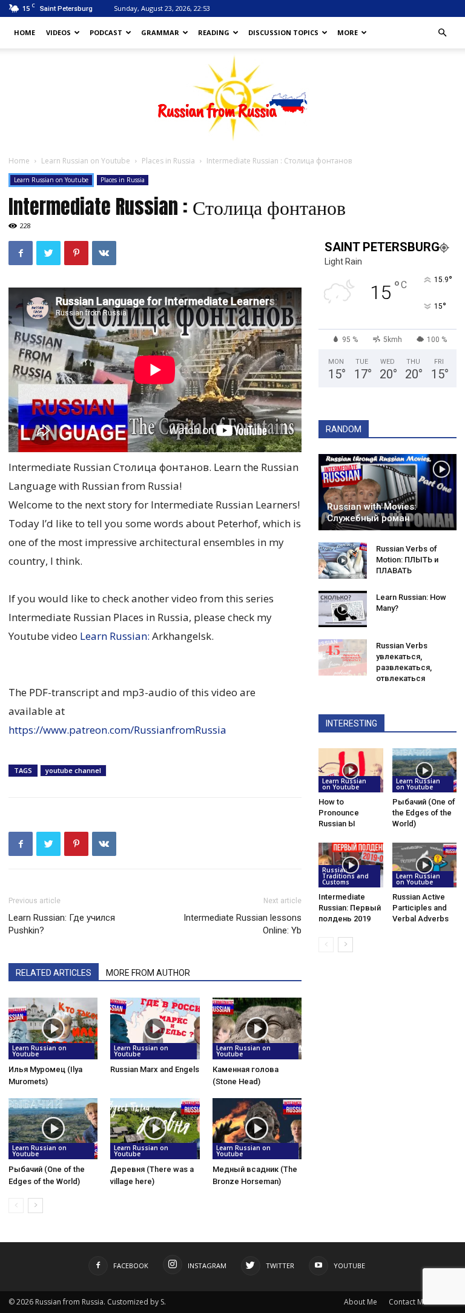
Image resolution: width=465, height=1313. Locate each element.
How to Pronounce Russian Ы (338, 812)
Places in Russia (168, 161)
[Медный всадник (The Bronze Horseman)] (257, 1128)
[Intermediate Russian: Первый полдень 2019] (350, 865)
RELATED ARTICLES (53, 973)
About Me (360, 1302)
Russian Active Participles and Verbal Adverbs (420, 907)
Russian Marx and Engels (154, 1069)
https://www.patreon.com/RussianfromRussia (117, 730)
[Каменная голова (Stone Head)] (257, 1028)
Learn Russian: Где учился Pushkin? (61, 924)
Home (24, 32)
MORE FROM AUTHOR (148, 973)
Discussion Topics (283, 32)
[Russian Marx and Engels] (154, 1028)
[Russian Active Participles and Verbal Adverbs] (424, 865)
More (347, 32)
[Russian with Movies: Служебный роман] (387, 492)
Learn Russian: (116, 636)
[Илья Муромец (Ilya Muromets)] (52, 1028)
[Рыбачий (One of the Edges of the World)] (52, 1128)
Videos (58, 32)
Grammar (160, 32)
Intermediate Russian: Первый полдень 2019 (349, 907)
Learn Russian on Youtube (85, 161)
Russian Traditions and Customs (345, 876)
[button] (442, 33)
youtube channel (73, 770)
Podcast (106, 32)
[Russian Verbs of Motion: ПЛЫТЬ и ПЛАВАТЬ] (342, 560)
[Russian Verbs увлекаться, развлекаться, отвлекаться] (342, 657)
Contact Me (408, 1302)
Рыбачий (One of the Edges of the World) (423, 812)
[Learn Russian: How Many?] (342, 609)
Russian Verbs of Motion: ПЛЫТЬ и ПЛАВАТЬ (407, 559)
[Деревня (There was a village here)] (154, 1128)
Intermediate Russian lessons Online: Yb (242, 924)
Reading (213, 32)
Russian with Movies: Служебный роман (372, 512)
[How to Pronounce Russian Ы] (350, 770)
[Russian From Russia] (232, 97)
